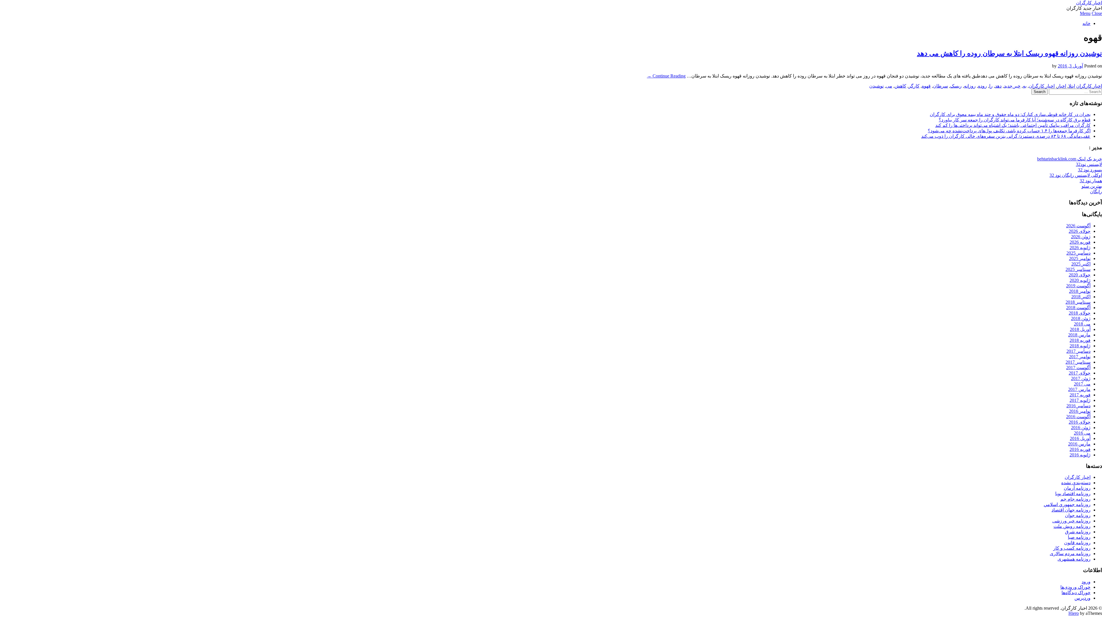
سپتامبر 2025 (1078, 269)
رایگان (1096, 191)
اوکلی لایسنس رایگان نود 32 (1075, 175)
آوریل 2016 (1080, 438)
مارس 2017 (1079, 389)
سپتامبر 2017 (1078, 362)
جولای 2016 (1080, 422)
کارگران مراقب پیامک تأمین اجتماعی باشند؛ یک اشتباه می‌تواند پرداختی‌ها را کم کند (1013, 125)
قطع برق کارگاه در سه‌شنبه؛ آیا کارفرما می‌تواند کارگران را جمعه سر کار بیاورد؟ (1015, 119)
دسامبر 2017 (1078, 351)
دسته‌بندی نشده (1076, 482)
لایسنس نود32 (1089, 164)
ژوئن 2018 (1081, 318)
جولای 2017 (1080, 373)
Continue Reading (666, 75)
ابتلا (1071, 86)
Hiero (1073, 613)
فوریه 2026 (1080, 242)
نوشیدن (876, 86)
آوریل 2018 (1080, 329)
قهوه (926, 86)
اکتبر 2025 (1081, 263)
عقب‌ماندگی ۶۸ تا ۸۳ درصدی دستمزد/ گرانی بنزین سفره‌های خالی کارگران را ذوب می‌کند (1006, 136)
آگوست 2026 (1078, 225)
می (889, 86)
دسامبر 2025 (1078, 253)
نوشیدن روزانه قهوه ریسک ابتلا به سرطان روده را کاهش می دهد (1009, 53)
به (1025, 86)
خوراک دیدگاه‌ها (1076, 592)
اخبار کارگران (1089, 2)
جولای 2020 (1080, 274)
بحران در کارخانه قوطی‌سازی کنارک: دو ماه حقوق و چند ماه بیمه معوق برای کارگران (1010, 114)
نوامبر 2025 (1080, 258)
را (991, 86)
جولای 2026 (1080, 231)
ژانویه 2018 (1080, 345)
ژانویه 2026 (1080, 247)
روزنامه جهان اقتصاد (1071, 509)
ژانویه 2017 (1080, 400)
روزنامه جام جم (1075, 499)
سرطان (940, 86)
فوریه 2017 (1080, 394)
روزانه (970, 86)
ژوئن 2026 (1081, 236)
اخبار (1061, 86)
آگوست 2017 (1078, 367)
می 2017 (1082, 383)
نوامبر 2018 (1080, 291)
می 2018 (1082, 323)
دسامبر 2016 (1078, 405)
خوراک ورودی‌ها (1075, 587)
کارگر (914, 86)
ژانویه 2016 (1080, 454)
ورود (1086, 581)
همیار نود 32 (1091, 180)
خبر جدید (1012, 86)
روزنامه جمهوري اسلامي (1067, 504)
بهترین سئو (1092, 186)
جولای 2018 (1080, 313)
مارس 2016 (1079, 443)
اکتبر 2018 (1081, 296)
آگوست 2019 (1078, 285)
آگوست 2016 (1078, 416)
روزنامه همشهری (1074, 559)
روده (982, 86)
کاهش (900, 86)
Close (1097, 13)
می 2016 (1082, 433)
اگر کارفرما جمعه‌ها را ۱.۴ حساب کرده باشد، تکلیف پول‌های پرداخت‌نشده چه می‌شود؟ (1009, 130)
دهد (998, 86)
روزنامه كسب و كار (1072, 548)
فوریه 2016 (1080, 449)
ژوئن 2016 (1081, 427)
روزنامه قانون (1077, 542)
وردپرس (1082, 598)
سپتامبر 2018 (1078, 302)
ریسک (956, 86)
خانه (1086, 23)
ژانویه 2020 (1080, 280)
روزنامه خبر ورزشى (1071, 520)
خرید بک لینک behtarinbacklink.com (1069, 158)
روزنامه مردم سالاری (1070, 553)
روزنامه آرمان (1077, 488)
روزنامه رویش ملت (1072, 526)
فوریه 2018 (1080, 340)
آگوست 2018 (1078, 307)
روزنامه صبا (1079, 537)
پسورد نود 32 (1090, 169)
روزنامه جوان (1078, 515)
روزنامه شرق (1078, 531)
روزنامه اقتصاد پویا (1073, 493)
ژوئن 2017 (1081, 378)
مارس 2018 (1079, 334)
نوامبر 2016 (1080, 411)
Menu (1085, 13)
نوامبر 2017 (1080, 356)
